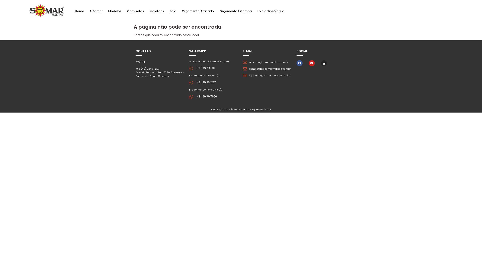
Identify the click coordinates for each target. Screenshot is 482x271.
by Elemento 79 (261, 109)
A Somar (96, 11)
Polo (173, 11)
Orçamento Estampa (236, 11)
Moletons (157, 11)
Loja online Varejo (270, 11)
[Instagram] (324, 63)
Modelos (114, 11)
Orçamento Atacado (198, 11)
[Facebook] (300, 63)
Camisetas (135, 11)
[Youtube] (312, 63)
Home (79, 11)
